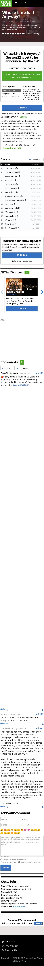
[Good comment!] (37, 373)
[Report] (43, 710)
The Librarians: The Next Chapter (19, 290)
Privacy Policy (11, 945)
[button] (36, 159)
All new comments (9, 862)
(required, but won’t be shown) (31, 825)
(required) (24, 819)
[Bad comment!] (41, 373)
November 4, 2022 (12, 148)
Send (6, 867)
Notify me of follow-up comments (14, 860)
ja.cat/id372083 (20, 385)
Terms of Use (11, 950)
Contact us (10, 941)
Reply (5, 709)
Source (23, 116)
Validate (38, 923)
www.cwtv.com (19, 906)
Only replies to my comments (31, 862)
